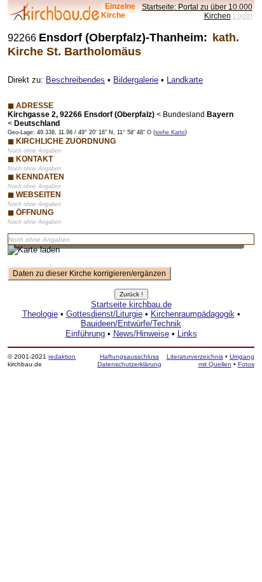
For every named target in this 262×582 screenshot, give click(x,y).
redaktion (62, 356)
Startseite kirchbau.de (131, 304)
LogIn (242, 15)
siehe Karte (170, 132)
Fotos (246, 364)
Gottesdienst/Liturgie (104, 314)
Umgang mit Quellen (226, 360)
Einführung (85, 333)
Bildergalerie (135, 80)
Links (187, 333)
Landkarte (185, 80)
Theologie (40, 314)
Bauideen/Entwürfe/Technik (131, 323)
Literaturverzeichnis (195, 356)
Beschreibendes (75, 80)
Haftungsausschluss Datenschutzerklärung (129, 360)
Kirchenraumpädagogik (193, 314)
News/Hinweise (141, 333)
